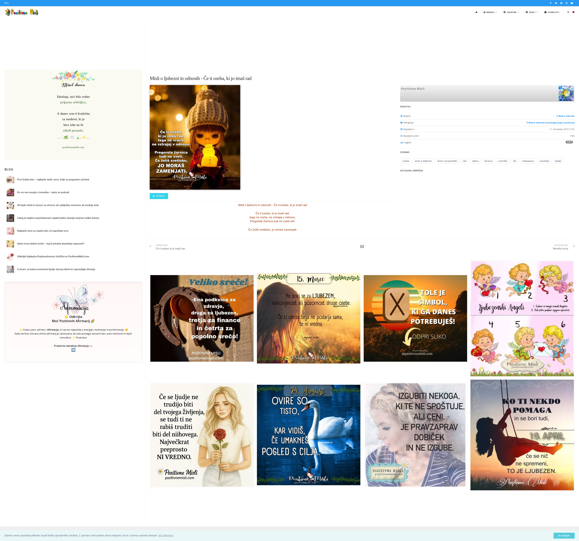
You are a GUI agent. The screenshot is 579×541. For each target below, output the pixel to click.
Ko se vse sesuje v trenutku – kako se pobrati (43, 192)
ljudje (558, 161)
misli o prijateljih (447, 161)
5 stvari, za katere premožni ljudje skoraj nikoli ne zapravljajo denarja (56, 269)
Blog (6, 3)
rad (464, 161)
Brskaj (491, 12)
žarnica (488, 161)
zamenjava (528, 161)
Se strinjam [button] (564, 535)
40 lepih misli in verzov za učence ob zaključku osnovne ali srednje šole (58, 205)
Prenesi (160, 196)
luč (514, 161)
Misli (532, 12)
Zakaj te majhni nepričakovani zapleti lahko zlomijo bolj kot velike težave (58, 218)
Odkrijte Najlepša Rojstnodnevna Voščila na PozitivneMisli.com (53, 256)
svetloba (544, 161)
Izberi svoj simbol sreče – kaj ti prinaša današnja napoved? (50, 243)
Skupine (512, 12)
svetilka (502, 161)
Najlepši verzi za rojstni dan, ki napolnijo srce (42, 231)
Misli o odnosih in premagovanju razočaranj (551, 122)
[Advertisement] (289, 47)
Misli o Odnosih (566, 116)
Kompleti (553, 12)
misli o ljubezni (423, 161)
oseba (406, 161)
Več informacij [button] (165, 535)
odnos (475, 161)
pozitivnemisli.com (73, 147)
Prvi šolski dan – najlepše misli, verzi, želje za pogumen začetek (53, 179)
